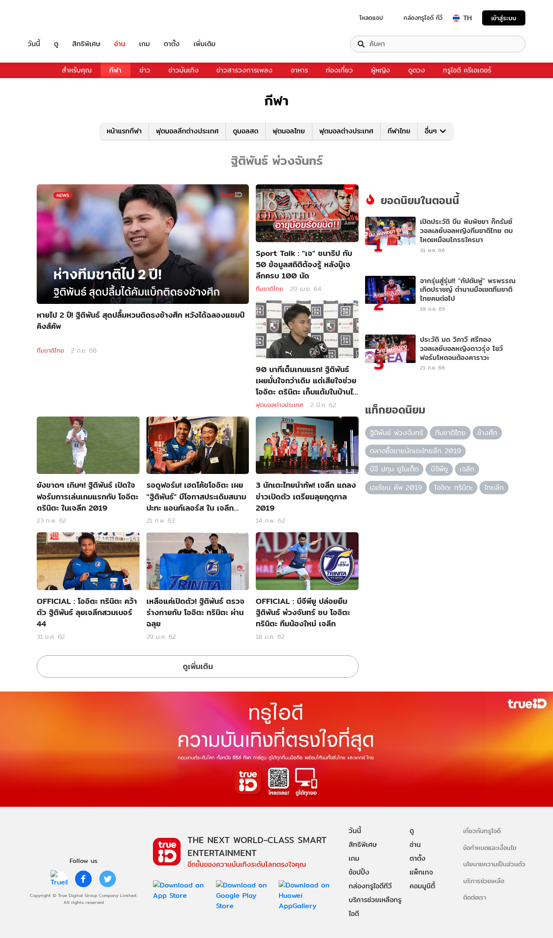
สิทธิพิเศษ (86, 44)
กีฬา (115, 70)
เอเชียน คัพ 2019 (396, 487)
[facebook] (83, 878)
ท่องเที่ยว (339, 70)
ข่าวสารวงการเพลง (244, 70)
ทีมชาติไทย (50, 350)
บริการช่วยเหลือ (483, 881)
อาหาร (299, 70)
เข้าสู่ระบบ (503, 18)
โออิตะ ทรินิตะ (453, 487)
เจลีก (467, 469)
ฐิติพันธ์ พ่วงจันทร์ (396, 432)
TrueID (53, 17)
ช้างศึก (487, 432)
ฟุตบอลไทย (289, 131)
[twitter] (107, 878)
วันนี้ (34, 44)
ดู (56, 44)
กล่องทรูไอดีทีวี (370, 886)
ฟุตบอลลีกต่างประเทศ (187, 131)
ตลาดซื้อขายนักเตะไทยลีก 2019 (415, 450)
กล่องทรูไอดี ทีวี (423, 17)
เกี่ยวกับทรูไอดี (482, 831)
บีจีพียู (439, 469)
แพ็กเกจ (421, 872)
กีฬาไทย (399, 131)
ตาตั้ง (172, 44)
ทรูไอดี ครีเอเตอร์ (467, 70)
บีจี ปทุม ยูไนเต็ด (394, 469)
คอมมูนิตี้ (422, 886)
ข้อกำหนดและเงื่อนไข (489, 848)
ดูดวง (416, 70)
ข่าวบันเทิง (183, 70)
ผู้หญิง (380, 70)
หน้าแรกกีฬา (124, 131)
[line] (59, 878)
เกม (144, 44)
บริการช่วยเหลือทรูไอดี (375, 906)
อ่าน (119, 44)
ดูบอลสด (245, 131)
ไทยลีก (494, 487)
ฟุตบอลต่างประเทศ (346, 131)
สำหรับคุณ (77, 70)
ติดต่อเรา (474, 897)
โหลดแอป (371, 17)
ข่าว (145, 70)
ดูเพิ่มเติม (198, 666)
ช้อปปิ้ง (359, 872)
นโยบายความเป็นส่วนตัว (494, 864)
